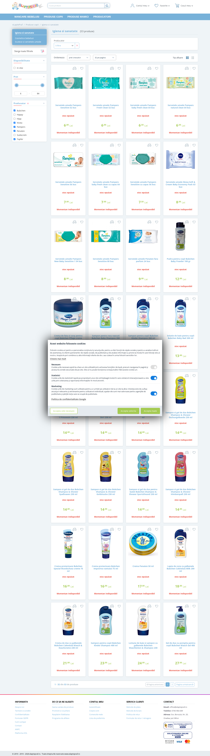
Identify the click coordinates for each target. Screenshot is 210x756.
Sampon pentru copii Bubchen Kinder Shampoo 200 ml (143, 336)
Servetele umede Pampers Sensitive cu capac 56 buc (143, 183)
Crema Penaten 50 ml (143, 566)
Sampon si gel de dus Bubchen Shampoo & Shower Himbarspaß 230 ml (181, 491)
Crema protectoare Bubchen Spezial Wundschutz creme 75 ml (68, 568)
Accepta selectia (128, 411)
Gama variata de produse (63, 707)
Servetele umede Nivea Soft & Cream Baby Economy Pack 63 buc (180, 184)
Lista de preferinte (97, 718)
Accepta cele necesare (63, 411)
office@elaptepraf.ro (175, 707)
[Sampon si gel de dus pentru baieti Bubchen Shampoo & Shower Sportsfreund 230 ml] (143, 466)
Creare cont (94, 710)
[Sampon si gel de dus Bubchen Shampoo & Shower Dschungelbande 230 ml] (181, 389)
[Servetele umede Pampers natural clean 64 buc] (181, 82)
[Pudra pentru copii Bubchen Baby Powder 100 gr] (181, 236)
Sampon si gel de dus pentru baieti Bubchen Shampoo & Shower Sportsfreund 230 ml (143, 491)
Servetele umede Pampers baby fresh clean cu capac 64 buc (106, 184)
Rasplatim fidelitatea (61, 714)
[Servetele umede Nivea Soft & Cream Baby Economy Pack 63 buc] (181, 159)
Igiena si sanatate (50, 24)
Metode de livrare (133, 710)
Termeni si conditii (22, 710)
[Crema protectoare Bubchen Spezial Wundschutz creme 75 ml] (68, 543)
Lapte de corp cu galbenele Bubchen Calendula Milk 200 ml (180, 568)
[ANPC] (178, 725)
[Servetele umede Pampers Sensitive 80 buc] (106, 236)
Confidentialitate (22, 714)
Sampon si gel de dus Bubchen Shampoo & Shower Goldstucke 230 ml (106, 491)
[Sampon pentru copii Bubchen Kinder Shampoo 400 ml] (106, 620)
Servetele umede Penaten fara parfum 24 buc (143, 260)
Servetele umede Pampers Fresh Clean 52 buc (106, 106)
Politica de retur (133, 714)
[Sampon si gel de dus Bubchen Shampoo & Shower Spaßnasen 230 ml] (68, 466)
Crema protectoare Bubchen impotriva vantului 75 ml (106, 567)
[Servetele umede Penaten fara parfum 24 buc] (143, 236)
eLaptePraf (17, 24)
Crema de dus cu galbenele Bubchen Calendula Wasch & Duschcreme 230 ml (68, 645)
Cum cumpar (20, 722)
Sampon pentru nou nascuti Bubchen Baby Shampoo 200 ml (106, 338)
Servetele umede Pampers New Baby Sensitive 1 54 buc (68, 260)
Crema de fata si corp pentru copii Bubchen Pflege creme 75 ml (68, 338)
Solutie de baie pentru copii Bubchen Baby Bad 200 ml (180, 336)
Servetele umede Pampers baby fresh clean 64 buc (143, 106)
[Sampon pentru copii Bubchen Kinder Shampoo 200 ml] (143, 313)
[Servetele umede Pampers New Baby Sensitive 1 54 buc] (68, 236)
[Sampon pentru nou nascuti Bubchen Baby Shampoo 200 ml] (106, 313)
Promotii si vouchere (61, 710)
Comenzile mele (96, 714)
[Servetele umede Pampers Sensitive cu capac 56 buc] (143, 159)
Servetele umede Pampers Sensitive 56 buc (68, 183)
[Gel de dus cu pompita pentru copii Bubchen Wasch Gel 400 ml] (181, 620)
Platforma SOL (21, 733)
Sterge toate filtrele (23, 51)
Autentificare (94, 707)
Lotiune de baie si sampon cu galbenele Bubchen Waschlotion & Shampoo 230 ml (143, 646)
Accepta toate (150, 411)
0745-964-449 (173, 710)
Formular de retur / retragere (138, 718)
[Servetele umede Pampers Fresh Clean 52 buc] (106, 82)
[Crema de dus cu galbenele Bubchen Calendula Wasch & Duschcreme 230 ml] (68, 620)
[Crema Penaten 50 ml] (143, 543)
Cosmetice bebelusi (24, 38)
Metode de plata (133, 707)
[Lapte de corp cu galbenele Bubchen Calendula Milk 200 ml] (181, 543)
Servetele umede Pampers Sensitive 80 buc (106, 260)
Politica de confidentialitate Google (68, 399)
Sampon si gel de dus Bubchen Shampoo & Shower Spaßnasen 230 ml (68, 491)
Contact (18, 725)
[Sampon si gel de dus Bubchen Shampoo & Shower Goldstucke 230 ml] (106, 466)
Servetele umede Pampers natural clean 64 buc (181, 106)
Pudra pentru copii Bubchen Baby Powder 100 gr (180, 260)
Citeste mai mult (58, 358)
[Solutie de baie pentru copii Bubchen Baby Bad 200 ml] (181, 313)
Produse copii (53, 16)
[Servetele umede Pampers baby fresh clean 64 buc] (143, 82)
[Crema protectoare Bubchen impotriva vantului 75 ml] (106, 543)
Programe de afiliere (60, 718)
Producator (59, 40)
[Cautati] (107, 5)
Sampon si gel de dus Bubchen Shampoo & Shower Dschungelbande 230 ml (181, 415)
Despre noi (19, 707)
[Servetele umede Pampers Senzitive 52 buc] (68, 82)
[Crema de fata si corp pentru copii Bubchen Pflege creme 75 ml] (68, 313)
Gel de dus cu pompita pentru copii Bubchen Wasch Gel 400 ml (180, 645)
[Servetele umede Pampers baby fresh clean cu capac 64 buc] (106, 159)
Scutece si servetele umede (28, 41)
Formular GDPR (21, 718)
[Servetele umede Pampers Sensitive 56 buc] (68, 159)
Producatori (102, 16)
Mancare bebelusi (26, 16)
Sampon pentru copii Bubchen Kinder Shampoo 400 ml (106, 644)
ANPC (17, 729)
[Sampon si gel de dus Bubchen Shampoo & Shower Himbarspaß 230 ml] (181, 466)
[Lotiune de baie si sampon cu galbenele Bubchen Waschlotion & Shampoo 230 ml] (143, 620)
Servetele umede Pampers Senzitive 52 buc (68, 106)
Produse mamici (78, 16)
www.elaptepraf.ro (72, 754)
